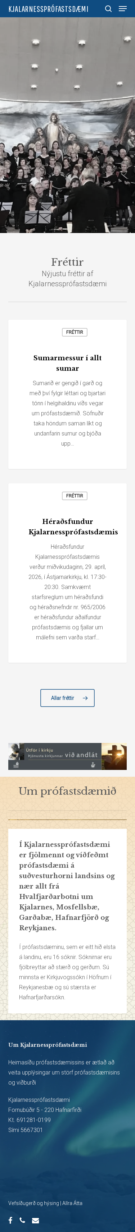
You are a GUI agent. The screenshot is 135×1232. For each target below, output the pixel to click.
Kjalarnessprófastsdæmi (48, 8)
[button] (123, 8)
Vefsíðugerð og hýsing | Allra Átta (45, 1203)
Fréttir (74, 332)
